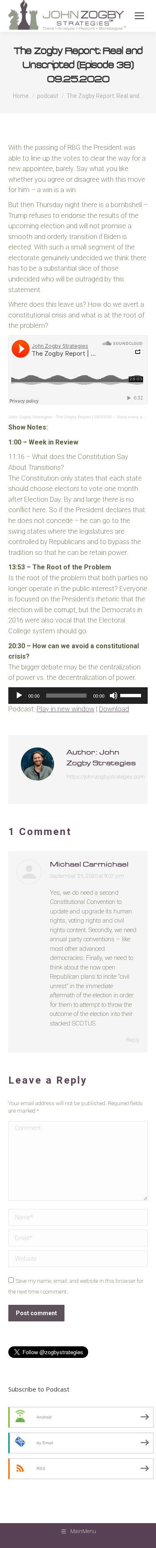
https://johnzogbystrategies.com (106, 777)
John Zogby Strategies (30, 417)
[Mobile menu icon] (139, 15)
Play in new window (65, 709)
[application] (78, 695)
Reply (132, 1040)
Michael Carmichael (89, 865)
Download (114, 709)
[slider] (132, 694)
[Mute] (113, 695)
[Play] (19, 695)
